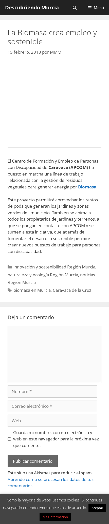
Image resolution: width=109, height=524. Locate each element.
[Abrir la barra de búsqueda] (74, 7)
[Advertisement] (54, 100)
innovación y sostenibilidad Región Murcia (54, 267)
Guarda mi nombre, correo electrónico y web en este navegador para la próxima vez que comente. (56, 439)
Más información (55, 517)
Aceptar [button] (97, 508)
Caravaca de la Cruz (72, 290)
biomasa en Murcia (32, 290)
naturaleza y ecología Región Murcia (43, 275)
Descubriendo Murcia (32, 7)
